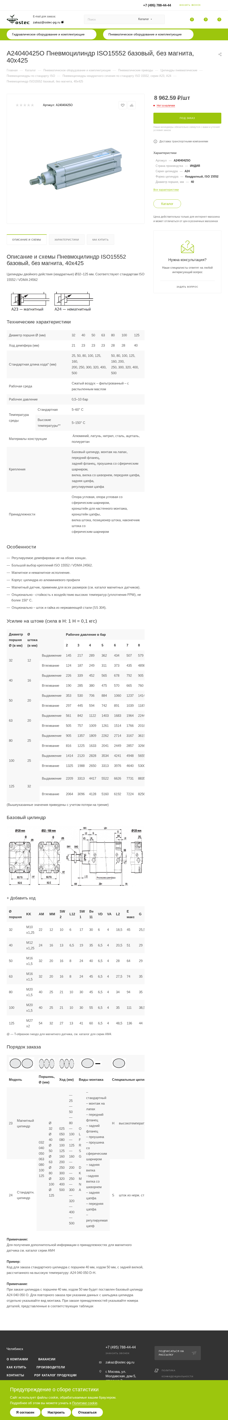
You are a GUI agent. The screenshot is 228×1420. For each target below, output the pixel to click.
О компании (17, 1359)
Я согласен (25, 1412)
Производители (51, 1367)
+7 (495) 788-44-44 (157, 5)
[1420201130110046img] (76, 165)
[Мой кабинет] (219, 6)
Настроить (56, 1412)
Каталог (167, 204)
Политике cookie (84, 1403)
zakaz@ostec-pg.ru (46, 22)
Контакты (15, 1375)
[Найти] (159, 19)
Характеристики (67, 239)
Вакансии (46, 1359)
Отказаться (87, 1412)
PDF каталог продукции (55, 1375)
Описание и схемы (26, 239)
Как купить (100, 239)
